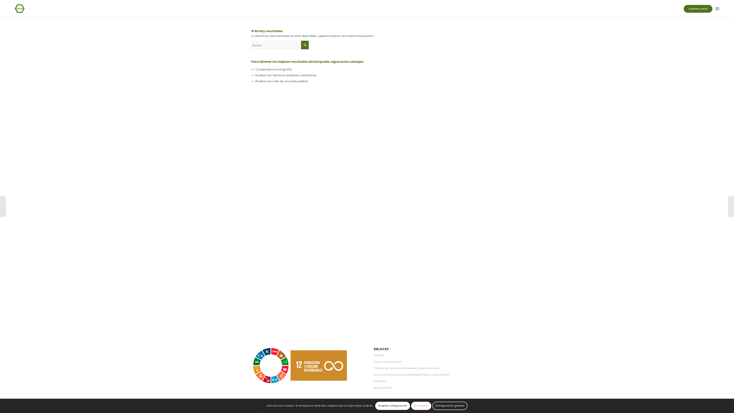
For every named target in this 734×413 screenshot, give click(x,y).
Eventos (379, 355)
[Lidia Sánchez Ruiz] (731, 206)
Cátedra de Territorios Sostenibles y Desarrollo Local (406, 368)
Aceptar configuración (392, 405)
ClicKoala (380, 381)
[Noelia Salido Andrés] (3, 206)
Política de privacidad (387, 362)
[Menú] (717, 8)
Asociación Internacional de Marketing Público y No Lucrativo (411, 374)
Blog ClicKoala (383, 387)
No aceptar (421, 405)
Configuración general (449, 405)
